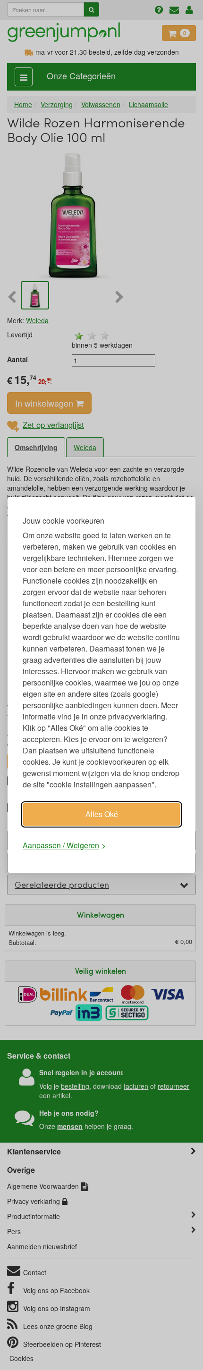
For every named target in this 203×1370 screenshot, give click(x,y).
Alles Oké (101, 814)
